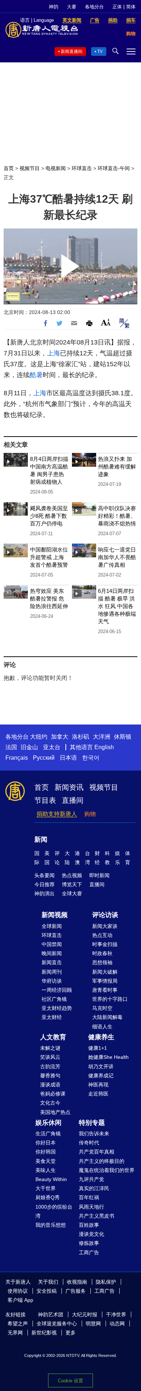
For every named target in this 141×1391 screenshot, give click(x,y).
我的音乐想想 (50, 1225)
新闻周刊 (52, 972)
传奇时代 (89, 1143)
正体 (117, 6)
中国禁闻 (52, 944)
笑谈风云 (50, 1057)
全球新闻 (52, 926)
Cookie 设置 (70, 1380)
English (104, 747)
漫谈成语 (50, 1084)
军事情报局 (105, 981)
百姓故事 (89, 1225)
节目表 (45, 800)
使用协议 (18, 1291)
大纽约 (38, 737)
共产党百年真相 (96, 1152)
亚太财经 (52, 1017)
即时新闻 (99, 875)
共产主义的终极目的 (101, 1161)
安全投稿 (47, 1291)
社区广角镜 (54, 999)
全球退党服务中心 (57, 1323)
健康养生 (101, 1037)
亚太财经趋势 (57, 1008)
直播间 (73, 800)
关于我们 (48, 1282)
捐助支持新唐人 (57, 814)
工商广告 (89, 1252)
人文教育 (53, 1037)
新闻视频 (55, 915)
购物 (90, 814)
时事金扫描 (105, 944)
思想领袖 (102, 962)
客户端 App (20, 1300)
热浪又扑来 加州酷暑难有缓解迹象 (117, 466)
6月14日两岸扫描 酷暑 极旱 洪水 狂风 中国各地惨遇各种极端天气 (117, 606)
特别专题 (92, 1122)
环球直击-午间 (114, 168)
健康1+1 (97, 1048)
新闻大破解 (105, 972)
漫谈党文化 (91, 1234)
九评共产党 (91, 1179)
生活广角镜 (48, 1133)
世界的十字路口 (110, 999)
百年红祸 (89, 1197)
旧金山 (29, 747)
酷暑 (36, 375)
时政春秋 (102, 953)
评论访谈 (105, 915)
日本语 (68, 758)
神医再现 (98, 1084)
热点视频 (72, 875)
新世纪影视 (44, 1333)
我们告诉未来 (94, 1133)
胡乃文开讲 (101, 1066)
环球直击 (82, 168)
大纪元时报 (84, 1314)
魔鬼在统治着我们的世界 (106, 1170)
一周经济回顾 (57, 990)
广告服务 (75, 1291)
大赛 (71, 6)
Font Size (106, 322)
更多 (70, 1333)
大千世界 (45, 1188)
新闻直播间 (71, 51)
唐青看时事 (105, 990)
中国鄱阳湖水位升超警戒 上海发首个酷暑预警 (49, 557)
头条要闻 (44, 875)
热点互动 (102, 935)
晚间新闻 (52, 953)
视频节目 (30, 168)
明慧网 (93, 1323)
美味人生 (45, 1170)
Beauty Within (51, 1179)
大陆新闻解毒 (107, 1017)
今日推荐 (44, 884)
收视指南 (77, 1282)
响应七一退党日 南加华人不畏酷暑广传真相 (117, 557)
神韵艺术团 (50, 1314)
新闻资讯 (69, 787)
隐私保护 (106, 1282)
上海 (53, 353)
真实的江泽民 (94, 1188)
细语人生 (102, 1026)
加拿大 (59, 737)
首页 (9, 168)
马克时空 (102, 1008)
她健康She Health (108, 1057)
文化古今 (50, 1103)
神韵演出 (44, 893)
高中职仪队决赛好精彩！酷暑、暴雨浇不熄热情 (117, 516)
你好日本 (45, 1143)
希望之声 (18, 1323)
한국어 (90, 758)
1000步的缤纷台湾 (53, 1211)
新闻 (40, 839)
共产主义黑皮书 (96, 1216)
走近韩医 (98, 1094)
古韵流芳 (50, 1066)
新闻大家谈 (105, 926)
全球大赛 (72, 893)
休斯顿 (122, 737)
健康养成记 (101, 1075)
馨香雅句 (50, 1075)
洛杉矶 (80, 737)
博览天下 (72, 884)
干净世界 (116, 1314)
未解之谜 (50, 1048)
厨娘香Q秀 (47, 1197)
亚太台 (51, 747)
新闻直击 (52, 962)
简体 (131, 6)
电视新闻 (56, 168)
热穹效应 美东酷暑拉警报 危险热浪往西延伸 (49, 598)
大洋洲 (101, 737)
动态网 (117, 1323)
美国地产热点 (55, 1112)
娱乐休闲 (48, 1122)
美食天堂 (45, 1161)
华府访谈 (52, 981)
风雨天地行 (91, 1207)
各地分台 (94, 6)
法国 (11, 747)
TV (100, 51)
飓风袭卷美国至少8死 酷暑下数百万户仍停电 (49, 516)
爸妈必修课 (52, 1094)
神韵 (53, 6)
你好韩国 (45, 1152)
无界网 (15, 1333)
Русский (44, 758)
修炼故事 (89, 1243)
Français (16, 758)
